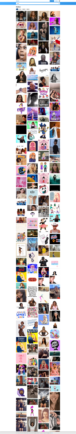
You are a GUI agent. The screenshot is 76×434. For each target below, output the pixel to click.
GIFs (20, 9)
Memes (28, 9)
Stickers (24, 9)
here (52, 432)
